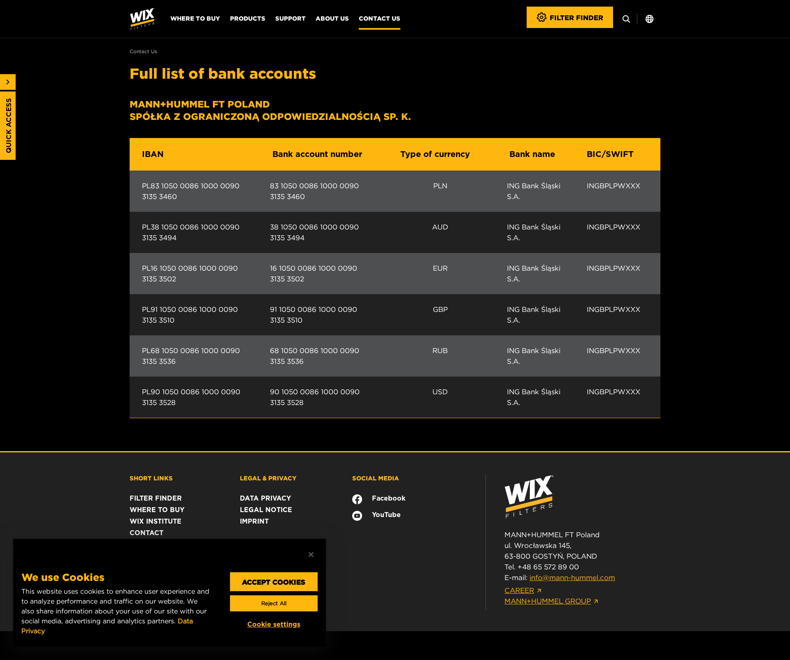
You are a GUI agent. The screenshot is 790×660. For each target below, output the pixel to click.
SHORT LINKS (151, 478)
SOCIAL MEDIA (375, 478)
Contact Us (379, 18)
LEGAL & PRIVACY (268, 478)
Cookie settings (273, 624)
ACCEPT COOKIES (273, 582)
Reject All (273, 603)
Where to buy (195, 18)
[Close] (311, 554)
